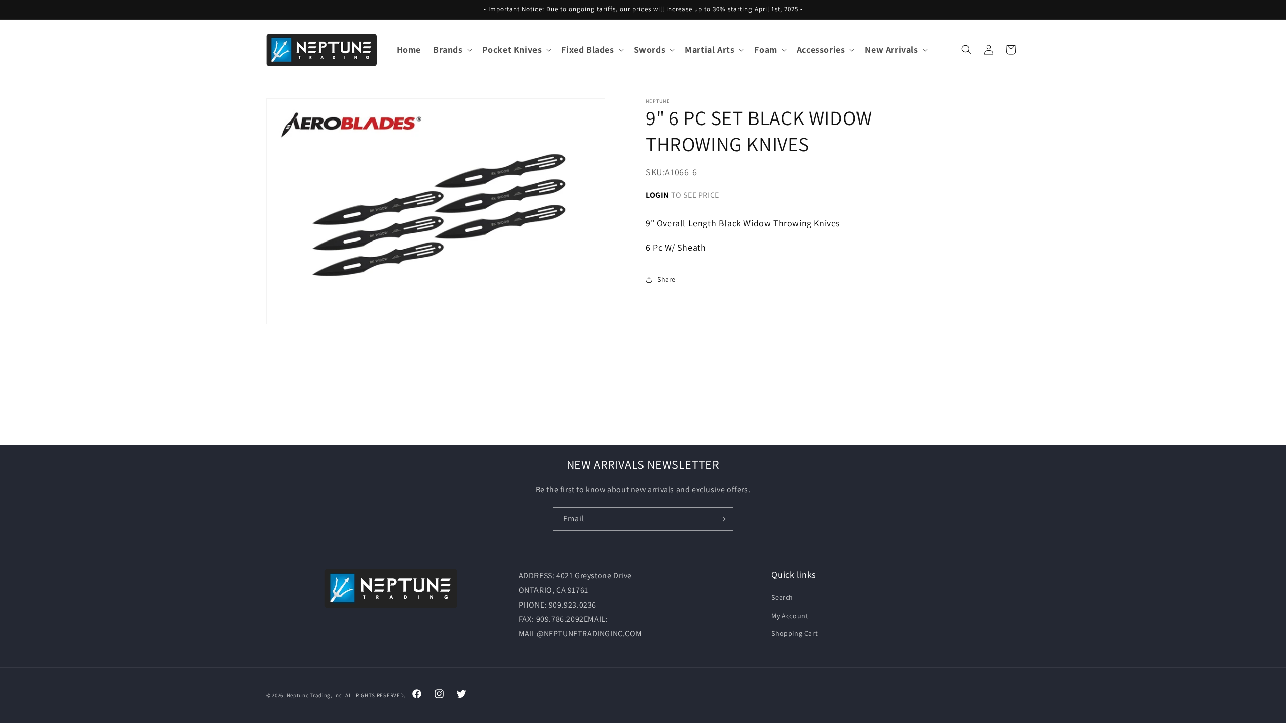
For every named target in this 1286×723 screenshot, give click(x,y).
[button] (451, 49)
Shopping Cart (794, 633)
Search (782, 597)
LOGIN (657, 195)
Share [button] (666, 279)
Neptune (298, 695)
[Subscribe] (722, 519)
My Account (789, 615)
